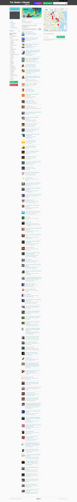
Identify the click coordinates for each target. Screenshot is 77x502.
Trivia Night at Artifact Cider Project (32, 129)
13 (10, 15)
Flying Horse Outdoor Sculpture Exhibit (33, 183)
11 (17, 13)
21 (11, 16)
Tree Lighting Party (29, 89)
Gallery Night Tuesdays (30, 100)
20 (10, 16)
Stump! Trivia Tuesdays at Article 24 (32, 151)
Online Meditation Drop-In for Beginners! (33, 112)
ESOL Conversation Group (30, 64)
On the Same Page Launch (31, 289)
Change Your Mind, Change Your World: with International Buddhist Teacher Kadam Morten (33, 51)
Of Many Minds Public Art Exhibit (32, 449)
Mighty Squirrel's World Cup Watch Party (33, 211)
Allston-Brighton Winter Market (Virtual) (33, 387)
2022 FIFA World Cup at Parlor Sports (33, 306)
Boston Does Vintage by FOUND (32, 38)
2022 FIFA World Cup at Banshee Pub (33, 311)
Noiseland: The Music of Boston (32, 352)
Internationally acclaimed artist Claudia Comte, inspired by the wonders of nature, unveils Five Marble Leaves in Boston (33, 404)
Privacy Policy (63, 498)
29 (13, 18)
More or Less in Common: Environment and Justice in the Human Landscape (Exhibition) (33, 329)
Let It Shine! (28, 217)
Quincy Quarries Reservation (31, 484)
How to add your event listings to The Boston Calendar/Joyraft (33, 371)
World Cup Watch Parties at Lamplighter (33, 316)
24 (16, 16)
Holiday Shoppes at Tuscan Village (32, 382)
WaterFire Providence (30, 247)
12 (19, 13)
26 (19, 16)
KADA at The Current (30, 377)
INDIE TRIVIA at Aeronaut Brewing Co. (33, 172)
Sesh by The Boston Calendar (14, 498)
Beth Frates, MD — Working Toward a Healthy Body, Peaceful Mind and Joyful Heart (33, 77)
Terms (59, 498)
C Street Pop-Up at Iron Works (31, 342)
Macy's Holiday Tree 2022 (30, 392)
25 (17, 16)
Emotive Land (28, 222)
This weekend (13, 23)
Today (12, 21)
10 (16, 13)
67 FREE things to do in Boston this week (33, 194)
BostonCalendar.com (20, 2)
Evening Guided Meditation (31, 140)
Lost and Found (28, 357)
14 (11, 15)
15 (13, 15)
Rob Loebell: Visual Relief (30, 283)
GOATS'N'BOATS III (29, 31)
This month (12, 26)
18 (17, 15)
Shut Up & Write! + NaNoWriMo (32, 83)
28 (11, 18)
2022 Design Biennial (30, 431)
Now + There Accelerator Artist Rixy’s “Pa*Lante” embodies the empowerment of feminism (33, 418)
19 (19, 15)
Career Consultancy (29, 177)
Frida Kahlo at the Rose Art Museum (32, 336)
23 (14, 16)
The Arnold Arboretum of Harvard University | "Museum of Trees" (32, 462)
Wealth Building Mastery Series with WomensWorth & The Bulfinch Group (33, 443)
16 (14, 15)
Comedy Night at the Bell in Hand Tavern (33, 161)
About (66, 498)
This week (12, 25)
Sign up (62, 0)
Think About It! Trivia (30, 167)
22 (13, 16)
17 (16, 15)
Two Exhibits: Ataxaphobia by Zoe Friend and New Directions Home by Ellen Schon (33, 278)
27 (10, 18)
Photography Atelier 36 (30, 200)
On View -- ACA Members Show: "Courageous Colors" (32, 437)
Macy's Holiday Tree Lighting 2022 (32, 398)
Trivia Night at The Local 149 (31, 156)
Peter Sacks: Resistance (30, 347)
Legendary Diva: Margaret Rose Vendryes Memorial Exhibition (33, 425)
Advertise (20, 498)
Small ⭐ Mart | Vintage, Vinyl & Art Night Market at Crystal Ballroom (32, 59)
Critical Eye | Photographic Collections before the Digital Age (33, 253)
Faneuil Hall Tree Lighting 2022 (32, 123)
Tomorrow (12, 22)
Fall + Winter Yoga (29, 106)
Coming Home (28, 294)
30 (10, 12)
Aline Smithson (28, 259)
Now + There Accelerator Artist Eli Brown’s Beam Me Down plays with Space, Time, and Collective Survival (32, 364)
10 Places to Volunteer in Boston (32, 479)
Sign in (65, 0)
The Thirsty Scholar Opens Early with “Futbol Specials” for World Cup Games (33, 70)
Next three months (14, 27)
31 (11, 12)
